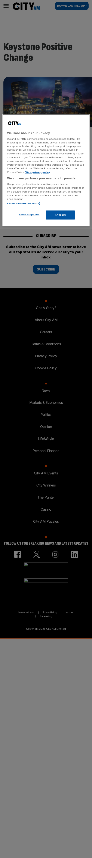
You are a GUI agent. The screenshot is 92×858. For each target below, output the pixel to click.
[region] (46, 170)
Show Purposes (29, 214)
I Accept (60, 214)
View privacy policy (37, 172)
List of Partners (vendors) (23, 203)
